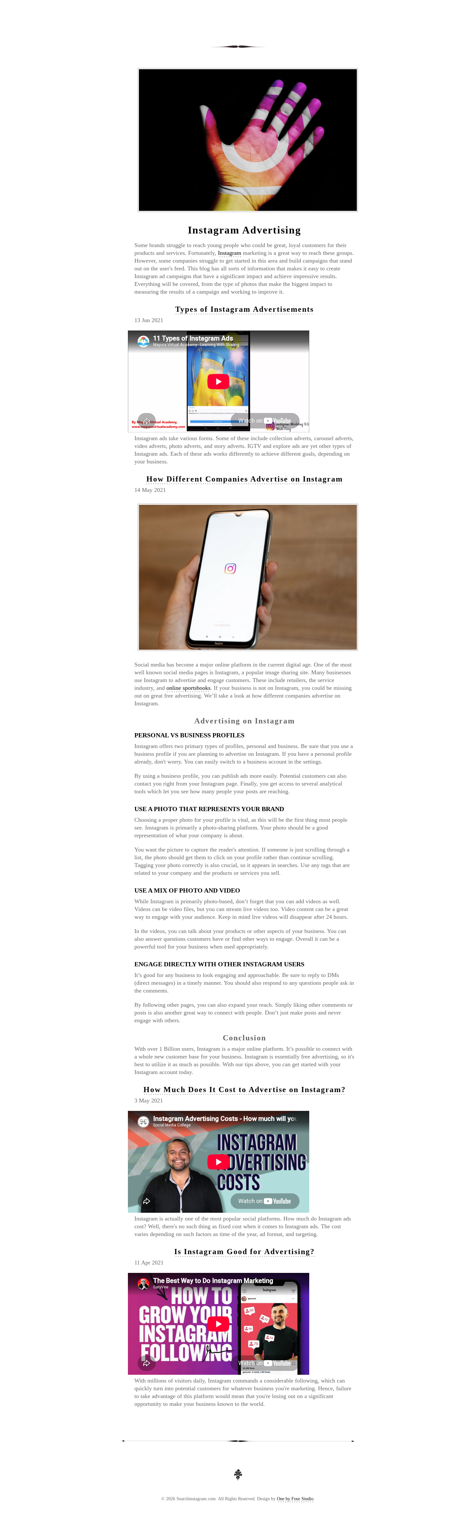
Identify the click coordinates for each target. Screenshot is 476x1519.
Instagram (229, 253)
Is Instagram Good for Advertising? (244, 1251)
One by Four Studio (295, 1498)
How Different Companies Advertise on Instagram (244, 479)
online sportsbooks (188, 688)
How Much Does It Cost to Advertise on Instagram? (244, 1089)
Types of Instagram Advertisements (244, 309)
